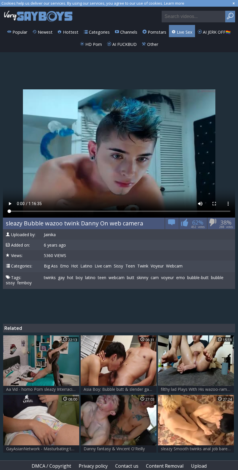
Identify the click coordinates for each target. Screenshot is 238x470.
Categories (99, 32)
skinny (142, 278)
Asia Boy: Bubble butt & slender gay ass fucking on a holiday (120, 389)
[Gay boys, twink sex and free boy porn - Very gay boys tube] (38, 16)
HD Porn (93, 44)
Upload (199, 466)
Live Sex (184, 32)
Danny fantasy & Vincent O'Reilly (114, 448)
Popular (19, 32)
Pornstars (156, 32)
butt (130, 278)
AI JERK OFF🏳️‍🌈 (216, 32)
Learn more (174, 3)
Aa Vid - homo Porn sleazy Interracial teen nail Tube (42, 389)
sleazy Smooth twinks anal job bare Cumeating (197, 448)
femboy (24, 283)
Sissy (118, 266)
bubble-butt (198, 278)
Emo (64, 266)
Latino (86, 266)
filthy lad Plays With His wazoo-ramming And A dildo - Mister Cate (197, 389)
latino (90, 278)
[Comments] (172, 224)
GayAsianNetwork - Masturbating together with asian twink (42, 448)
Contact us (126, 466)
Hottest (70, 32)
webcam (117, 278)
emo (180, 278)
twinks (50, 278)
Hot (74, 266)
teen (102, 278)
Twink (142, 266)
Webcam (174, 266)
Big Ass (51, 266)
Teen (130, 266)
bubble (217, 278)
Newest (45, 32)
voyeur (167, 278)
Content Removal (164, 466)
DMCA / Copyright (51, 466)
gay (61, 278)
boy (79, 278)
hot (70, 278)
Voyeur (157, 266)
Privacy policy (93, 466)
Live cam (103, 266)
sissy (10, 283)
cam (155, 278)
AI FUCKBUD (124, 44)
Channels (128, 32)
